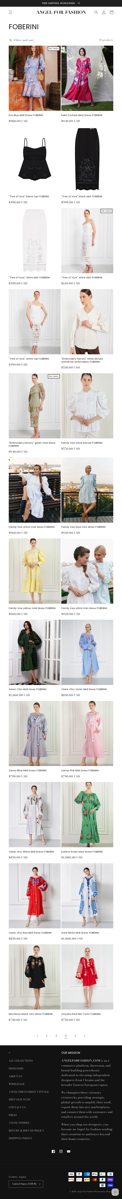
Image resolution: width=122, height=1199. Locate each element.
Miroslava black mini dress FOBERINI (31, 1014)
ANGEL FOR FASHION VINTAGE (29, 1092)
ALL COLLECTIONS (21, 1061)
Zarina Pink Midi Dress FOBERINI (80, 770)
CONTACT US (17, 1107)
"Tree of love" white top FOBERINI (29, 358)
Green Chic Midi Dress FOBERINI (28, 689)
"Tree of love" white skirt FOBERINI (29, 277)
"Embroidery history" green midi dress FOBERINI (32, 444)
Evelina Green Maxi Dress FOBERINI (82, 851)
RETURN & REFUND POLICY (26, 1130)
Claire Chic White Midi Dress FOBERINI (31, 851)
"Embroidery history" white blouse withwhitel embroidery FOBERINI (82, 360)
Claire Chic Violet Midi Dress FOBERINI (84, 689)
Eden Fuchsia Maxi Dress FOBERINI (81, 115)
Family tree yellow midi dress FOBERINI (32, 608)
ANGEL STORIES (19, 1123)
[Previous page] (37, 1036)
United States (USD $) (24, 1184)
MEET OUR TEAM (19, 1099)
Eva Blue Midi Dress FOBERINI (26, 115)
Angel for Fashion (85, 1191)
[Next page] (84, 1036)
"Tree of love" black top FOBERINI (29, 196)
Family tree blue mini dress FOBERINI (83, 527)
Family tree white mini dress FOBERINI (84, 608)
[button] (10, 12)
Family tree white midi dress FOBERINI (31, 527)
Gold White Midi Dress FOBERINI (80, 932)
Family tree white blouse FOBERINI (82, 442)
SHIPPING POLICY (21, 1138)
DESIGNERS (16, 1068)
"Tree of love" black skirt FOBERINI (81, 196)
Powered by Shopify (104, 1191)
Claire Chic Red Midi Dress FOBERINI (30, 932)
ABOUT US (15, 1076)
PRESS (13, 1115)
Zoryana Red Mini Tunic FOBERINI (81, 1014)
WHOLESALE (17, 1084)
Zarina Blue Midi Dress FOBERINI (28, 770)
